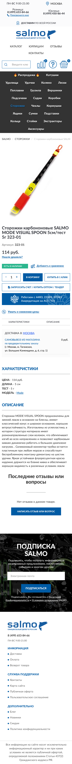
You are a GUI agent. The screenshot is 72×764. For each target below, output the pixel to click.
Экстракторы (53, 121)
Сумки (33, 113)
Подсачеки (19, 98)
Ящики (17, 113)
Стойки (32, 121)
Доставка (16, 654)
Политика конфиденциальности (30, 729)
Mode (20, 393)
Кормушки (54, 105)
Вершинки (55, 90)
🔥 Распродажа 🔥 (27, 75)
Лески (62, 82)
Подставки (51, 113)
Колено (46, 82)
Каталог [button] (16, 46)
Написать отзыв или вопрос (36, 511)
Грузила (35, 90)
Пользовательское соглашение (29, 697)
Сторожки (18, 105)
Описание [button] (53, 322)
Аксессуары (36, 129)
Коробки (54, 98)
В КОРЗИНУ (33, 277)
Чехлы (35, 105)
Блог (13, 712)
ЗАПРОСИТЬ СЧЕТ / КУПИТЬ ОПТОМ (37, 287)
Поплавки (17, 90)
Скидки (14, 723)
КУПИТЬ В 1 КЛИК (57, 277)
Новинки (15, 717)
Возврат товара (19, 665)
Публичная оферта (21, 691)
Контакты (36, 53)
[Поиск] (6, 64)
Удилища (12, 82)
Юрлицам (36, 46)
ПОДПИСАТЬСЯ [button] (36, 588)
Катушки (52, 75)
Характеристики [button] (18, 322)
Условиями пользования (45, 600)
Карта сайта (17, 686)
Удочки (30, 82)
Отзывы (56, 46)
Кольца (15, 121)
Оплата (14, 660)
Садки (37, 98)
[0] (64, 64)
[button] (18, 15)
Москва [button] (29, 333)
